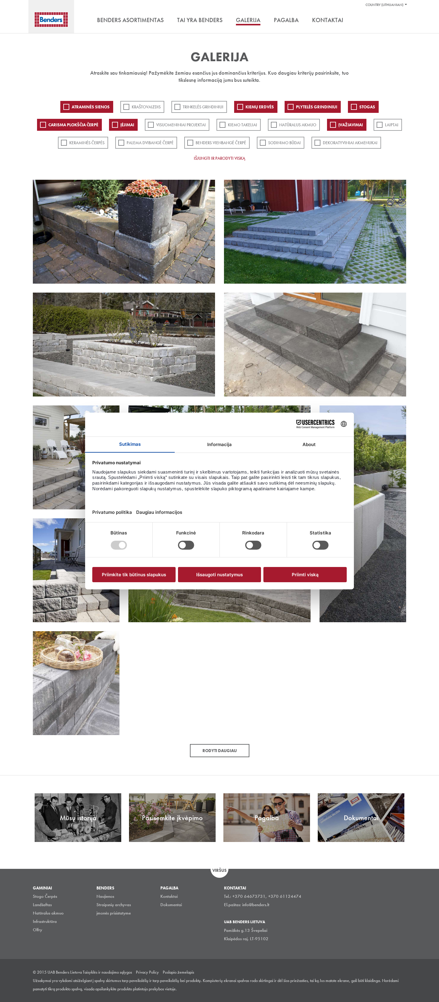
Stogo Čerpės (45, 896)
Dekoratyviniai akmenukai (350, 142)
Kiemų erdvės (259, 107)
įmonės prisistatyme (113, 913)
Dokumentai (171, 905)
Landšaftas (42, 905)
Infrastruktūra (45, 921)
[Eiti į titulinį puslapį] (51, 19)
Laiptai (391, 124)
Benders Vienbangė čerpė (221, 142)
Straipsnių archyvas (113, 905)
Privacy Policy (147, 972)
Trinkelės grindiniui (203, 107)
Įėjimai (127, 124)
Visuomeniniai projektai (181, 124)
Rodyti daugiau (219, 750)
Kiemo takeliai (242, 124)
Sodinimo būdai (284, 142)
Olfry (37, 930)
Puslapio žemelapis (178, 972)
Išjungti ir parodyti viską (219, 158)
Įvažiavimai (350, 124)
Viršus (219, 870)
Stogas (367, 107)
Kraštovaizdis (146, 107)
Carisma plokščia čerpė (73, 124)
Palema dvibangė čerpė (150, 142)
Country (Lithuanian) (384, 4)
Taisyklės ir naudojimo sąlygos (107, 972)
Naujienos (105, 896)
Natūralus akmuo (297, 124)
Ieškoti (401, 21)
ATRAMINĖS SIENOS (91, 107)
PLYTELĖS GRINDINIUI (316, 107)
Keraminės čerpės (87, 142)
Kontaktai (169, 896)
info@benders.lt (255, 905)
